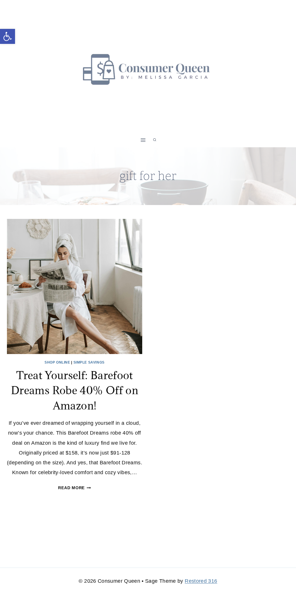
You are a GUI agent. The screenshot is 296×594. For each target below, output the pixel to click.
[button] (7, 36)
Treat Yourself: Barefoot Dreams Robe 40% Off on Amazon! (74, 390)
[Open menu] (143, 139)
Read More (74, 487)
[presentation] (74, 286)
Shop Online (57, 362)
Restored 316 (201, 581)
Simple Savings (89, 362)
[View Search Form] (154, 140)
